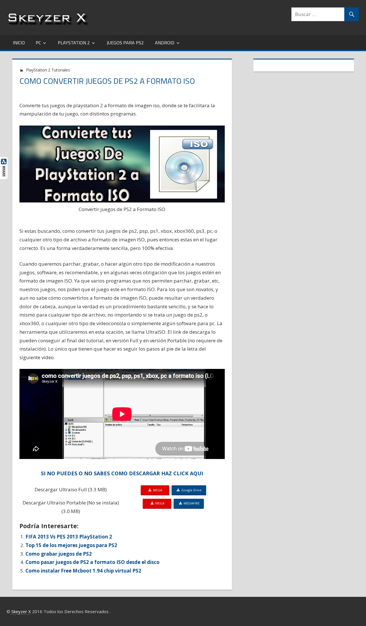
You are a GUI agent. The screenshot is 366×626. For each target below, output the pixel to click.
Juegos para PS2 (125, 42)
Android (164, 42)
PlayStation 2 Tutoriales (48, 70)
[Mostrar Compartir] (4, 177)
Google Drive (191, 490)
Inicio (19, 42)
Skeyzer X (20, 611)
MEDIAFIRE (191, 503)
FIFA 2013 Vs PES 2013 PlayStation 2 (68, 536)
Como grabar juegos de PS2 (58, 554)
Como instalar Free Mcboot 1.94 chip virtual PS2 (83, 570)
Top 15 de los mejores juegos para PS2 (71, 545)
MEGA (158, 490)
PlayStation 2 (74, 42)
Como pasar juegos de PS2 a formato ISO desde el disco (92, 562)
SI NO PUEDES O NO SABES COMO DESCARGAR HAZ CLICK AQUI (122, 473)
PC (38, 42)
